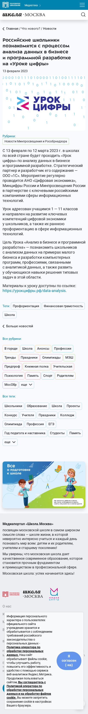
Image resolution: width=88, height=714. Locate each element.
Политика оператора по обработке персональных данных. (25, 651)
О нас (7, 606)
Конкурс (10, 415)
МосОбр (10, 385)
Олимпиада (13, 424)
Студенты (57, 433)
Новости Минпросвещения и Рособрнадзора (35, 141)
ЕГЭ (51, 424)
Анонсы (43, 348)
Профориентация (26, 306)
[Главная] (24, 15)
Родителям (65, 376)
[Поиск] (83, 14)
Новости (49, 29)
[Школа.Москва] (33, 594)
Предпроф (12, 366)
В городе (11, 348)
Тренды (10, 357)
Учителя (28, 415)
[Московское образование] (11, 594)
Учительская (62, 366)
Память (33, 376)
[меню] (82, 5)
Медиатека (31, 5)
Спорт (47, 376)
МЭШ (69, 357)
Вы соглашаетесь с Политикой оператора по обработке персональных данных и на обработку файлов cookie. (29, 689)
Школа (9, 315)
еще (24, 385)
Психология (13, 376)
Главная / (13, 29)
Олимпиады (51, 357)
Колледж (67, 415)
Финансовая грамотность (63, 306)
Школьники (13, 406)
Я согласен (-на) (69, 660)
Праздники (29, 357)
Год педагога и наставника (24, 433)
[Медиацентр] (54, 594)
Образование (37, 406)
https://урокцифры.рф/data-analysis (34, 290)
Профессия (35, 424)
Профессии (62, 348)
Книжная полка (36, 366)
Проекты (73, 406)
